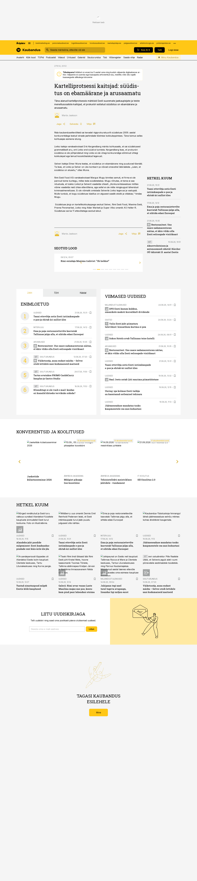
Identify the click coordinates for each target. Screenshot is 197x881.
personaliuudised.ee (60, 43)
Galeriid (81, 57)
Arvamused (39, 342)
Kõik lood (31, 57)
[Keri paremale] (140, 262)
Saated (108, 320)
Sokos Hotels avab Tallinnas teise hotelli (132, 338)
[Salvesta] (90, 312)
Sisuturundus (94, 57)
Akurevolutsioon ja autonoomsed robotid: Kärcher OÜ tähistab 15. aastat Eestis (163, 249)
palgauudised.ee (130, 43)
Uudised (38, 313)
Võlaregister (115, 57)
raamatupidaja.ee (114, 43)
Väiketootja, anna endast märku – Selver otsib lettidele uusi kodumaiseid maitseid (159, 589)
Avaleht (20, 57)
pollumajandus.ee (164, 43)
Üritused (71, 57)
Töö (105, 57)
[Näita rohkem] (174, 43)
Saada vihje (129, 57)
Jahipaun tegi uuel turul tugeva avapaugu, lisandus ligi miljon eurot (114, 589)
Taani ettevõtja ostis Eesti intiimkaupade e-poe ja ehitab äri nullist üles (161, 192)
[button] (57, 629)
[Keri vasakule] (81, 262)
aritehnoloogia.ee (147, 43)
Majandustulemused (116, 305)
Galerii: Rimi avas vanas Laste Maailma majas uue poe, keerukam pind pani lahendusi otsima (77, 589)
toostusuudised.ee (97, 43)
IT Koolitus (143, 476)
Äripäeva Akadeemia (73, 476)
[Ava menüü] (29, 43)
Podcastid (51, 57)
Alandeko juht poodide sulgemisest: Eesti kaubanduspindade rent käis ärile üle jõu (33, 545)
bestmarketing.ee (43, 43)
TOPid (41, 57)
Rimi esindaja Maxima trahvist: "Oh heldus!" (85, 261)
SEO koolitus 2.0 (146, 479)
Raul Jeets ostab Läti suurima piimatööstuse (134, 379)
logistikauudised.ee (79, 43)
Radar (140, 57)
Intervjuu (39, 327)
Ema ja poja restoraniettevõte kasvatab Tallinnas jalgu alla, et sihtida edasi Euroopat (163, 210)
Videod (61, 57)
